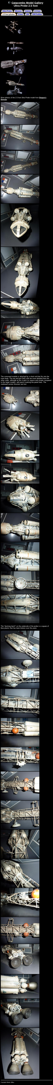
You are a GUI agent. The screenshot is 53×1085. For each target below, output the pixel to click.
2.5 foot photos (9, 14)
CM (27, 14)
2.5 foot (37, 11)
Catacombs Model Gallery (27, 2)
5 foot (20, 14)
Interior (28, 11)
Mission (18, 11)
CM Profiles (37, 14)
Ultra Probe (7, 11)
